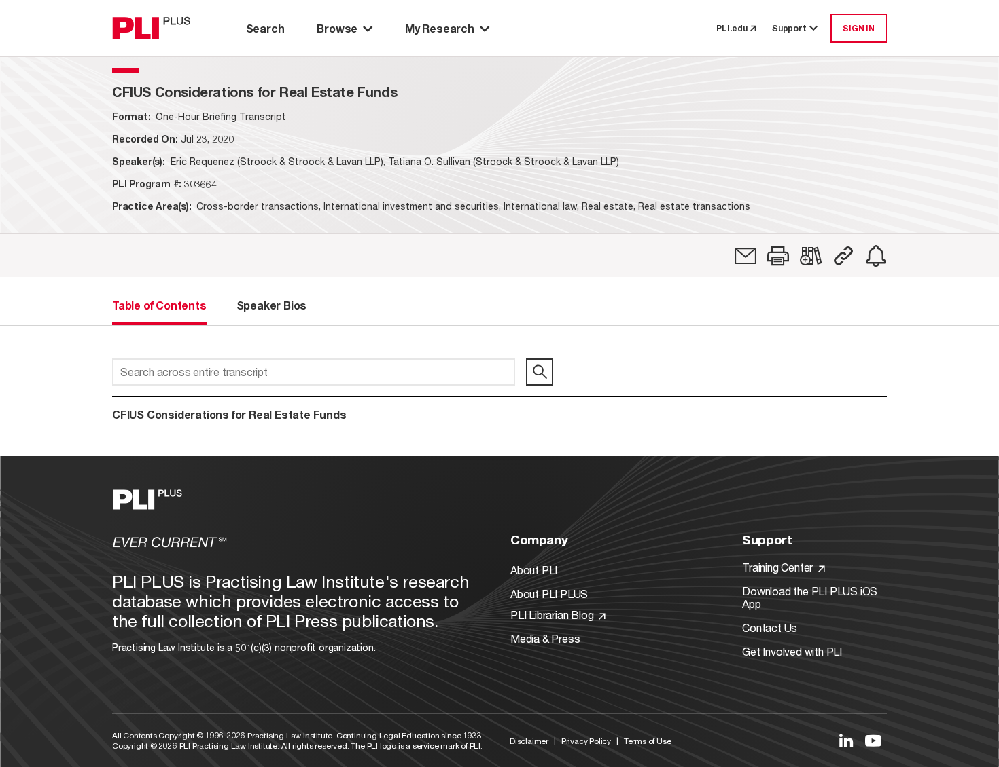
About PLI (533, 569)
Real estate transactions (694, 206)
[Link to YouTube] (873, 740)
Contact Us (769, 627)
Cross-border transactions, (258, 206)
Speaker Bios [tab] (271, 305)
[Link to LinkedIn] (846, 740)
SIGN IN (859, 28)
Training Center (779, 567)
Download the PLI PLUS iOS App (809, 597)
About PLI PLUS (549, 593)
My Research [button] (439, 28)
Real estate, (608, 206)
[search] (539, 372)
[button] (778, 256)
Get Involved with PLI (792, 651)
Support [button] (789, 28)
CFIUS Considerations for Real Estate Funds (229, 414)
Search (265, 28)
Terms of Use (647, 741)
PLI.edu (732, 28)
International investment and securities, (412, 206)
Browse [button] (337, 28)
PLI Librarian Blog (553, 614)
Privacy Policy (586, 741)
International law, (541, 206)
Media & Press (545, 638)
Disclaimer (529, 741)
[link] (745, 256)
